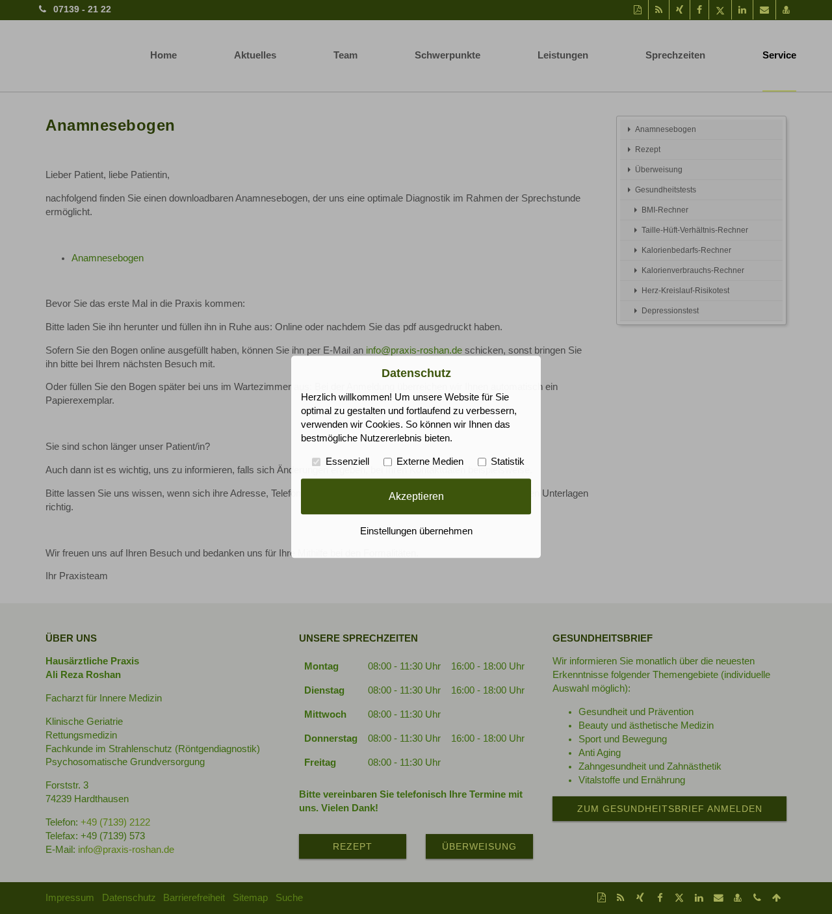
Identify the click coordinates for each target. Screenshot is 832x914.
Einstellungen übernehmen (416, 532)
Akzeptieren (416, 496)
